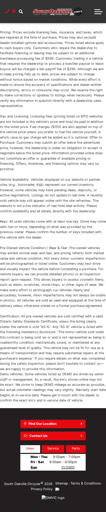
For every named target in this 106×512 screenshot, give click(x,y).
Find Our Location (43, 424)
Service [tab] (53, 448)
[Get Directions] (14, 11)
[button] (20, 11)
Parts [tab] (76, 448)
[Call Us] (7, 11)
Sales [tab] (30, 448)
